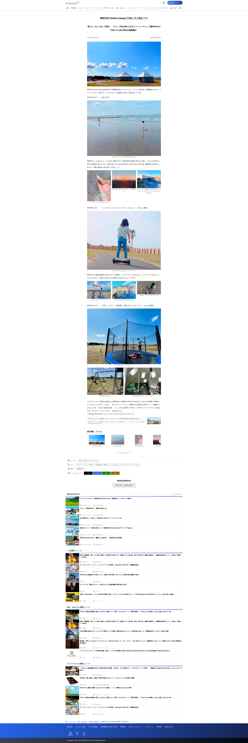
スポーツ (88, 8)
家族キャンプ (107, 464)
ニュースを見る (175, 494)
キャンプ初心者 (89, 464)
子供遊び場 (98, 464)
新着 (67, 8)
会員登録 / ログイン (175, 2)
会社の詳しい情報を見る (124, 485)
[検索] (164, 3)
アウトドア (79, 464)
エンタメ (81, 8)
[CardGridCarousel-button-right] (161, 441)
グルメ (130, 8)
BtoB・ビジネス (109, 8)
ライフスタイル (163, 8)
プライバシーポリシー (135, 726)
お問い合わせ (169, 726)
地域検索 (73, 8)
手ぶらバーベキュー (129, 464)
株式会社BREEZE (156, 37)
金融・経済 (173, 8)
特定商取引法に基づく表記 (109, 726)
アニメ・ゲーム (98, 8)
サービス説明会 (93, 726)
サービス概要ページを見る (233, 739)
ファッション (146, 8)
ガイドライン (149, 726)
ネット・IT (137, 8)
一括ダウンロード (125, 452)
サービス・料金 (80, 726)
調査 (180, 8)
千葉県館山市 (80, 468)
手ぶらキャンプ (117, 464)
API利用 (159, 726)
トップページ (71, 721)
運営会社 (69, 726)
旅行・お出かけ (121, 8)
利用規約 (123, 726)
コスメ (154, 8)
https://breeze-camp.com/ (124, 414)
